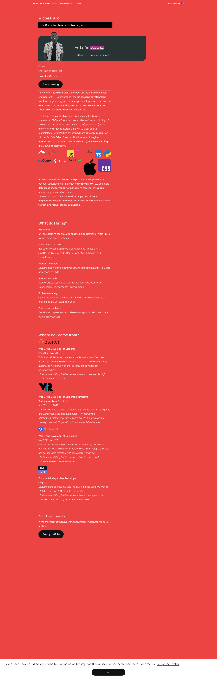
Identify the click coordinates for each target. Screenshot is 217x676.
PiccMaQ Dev (174, 3)
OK (108, 672)
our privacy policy (168, 664)
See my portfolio (51, 534)
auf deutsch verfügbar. (72, 25)
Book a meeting (50, 84)
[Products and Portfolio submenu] (57, 3)
